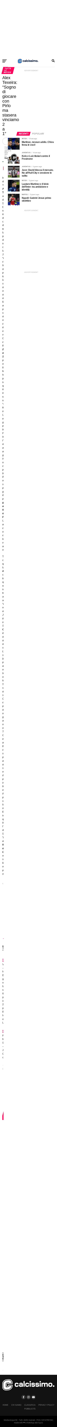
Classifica (30, 1405)
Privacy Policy (46, 1405)
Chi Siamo (16, 1405)
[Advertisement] (28, 28)
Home (5, 1405)
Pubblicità (30, 1409)
